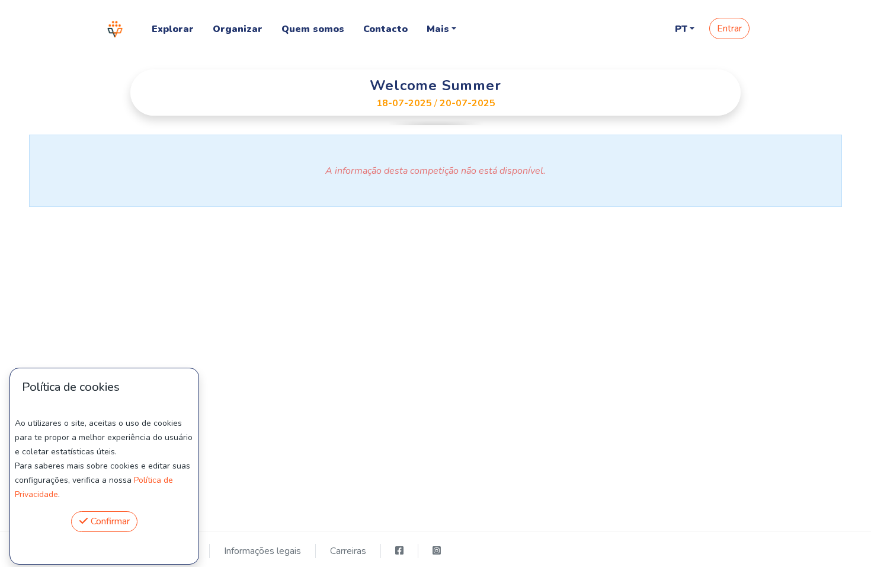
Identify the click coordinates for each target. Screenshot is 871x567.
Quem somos (312, 29)
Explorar (173, 29)
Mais (438, 29)
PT (681, 29)
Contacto (385, 29)
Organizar (237, 29)
